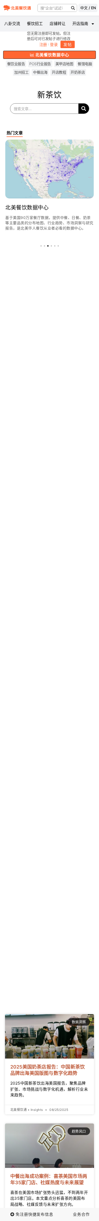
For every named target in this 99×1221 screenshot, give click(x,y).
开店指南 (80, 23)
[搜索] (73, 8)
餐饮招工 (35, 23)
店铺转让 (57, 23)
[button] (41, 246)
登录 (54, 44)
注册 (43, 44)
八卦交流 (12, 23)
